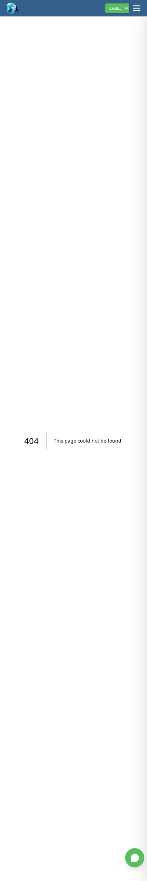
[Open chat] (134, 857)
